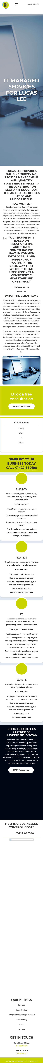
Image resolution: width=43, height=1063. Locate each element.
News (21, 1025)
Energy (22, 428)
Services (21, 1005)
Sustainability (21, 1020)
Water (21, 433)
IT (21, 438)
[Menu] (16, 4)
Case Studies (21, 1010)
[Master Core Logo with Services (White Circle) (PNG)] (6, 5)
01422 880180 (26, 468)
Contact (21, 1029)
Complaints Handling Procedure (21, 1015)
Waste (21, 443)
